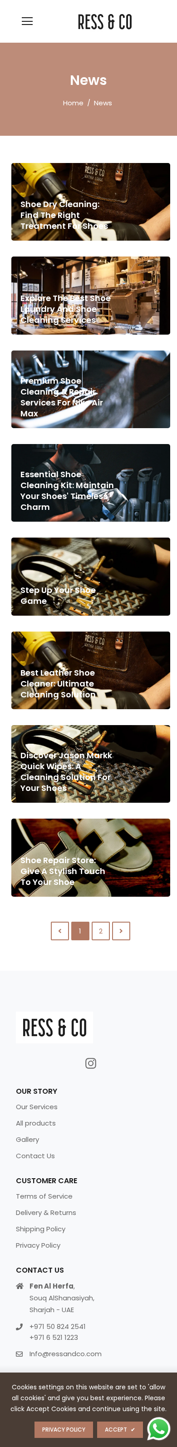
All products (36, 1123)
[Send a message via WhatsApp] (158, 1428)
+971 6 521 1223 (54, 1337)
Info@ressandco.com (66, 1353)
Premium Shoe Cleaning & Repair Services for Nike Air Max (61, 397)
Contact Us (35, 1156)
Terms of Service (44, 1196)
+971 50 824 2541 (58, 1326)
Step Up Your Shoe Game (58, 595)
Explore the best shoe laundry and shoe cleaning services (65, 309)
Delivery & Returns (46, 1212)
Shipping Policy (40, 1229)
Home (73, 103)
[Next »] (121, 931)
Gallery (27, 1139)
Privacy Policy (38, 1245)
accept (120, 1429)
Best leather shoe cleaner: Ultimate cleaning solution (58, 683)
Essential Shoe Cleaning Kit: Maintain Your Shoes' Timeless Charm (67, 491)
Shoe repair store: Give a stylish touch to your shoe (62, 871)
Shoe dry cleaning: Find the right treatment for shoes (64, 215)
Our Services (37, 1106)
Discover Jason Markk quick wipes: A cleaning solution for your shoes (66, 772)
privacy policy (63, 1429)
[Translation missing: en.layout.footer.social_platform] (91, 1063)
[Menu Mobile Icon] (27, 21)
